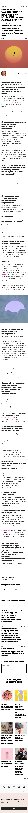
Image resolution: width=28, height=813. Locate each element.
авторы (13, 791)
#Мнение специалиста (9, 577)
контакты (3, 791)
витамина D (17, 102)
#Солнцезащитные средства (8, 579)
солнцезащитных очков (8, 417)
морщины (4, 274)
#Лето (3, 577)
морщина (4, 446)
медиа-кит (24, 791)
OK (14, 808)
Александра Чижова (10, 73)
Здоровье (3, 6)
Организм (3, 38)
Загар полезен (5, 530)
